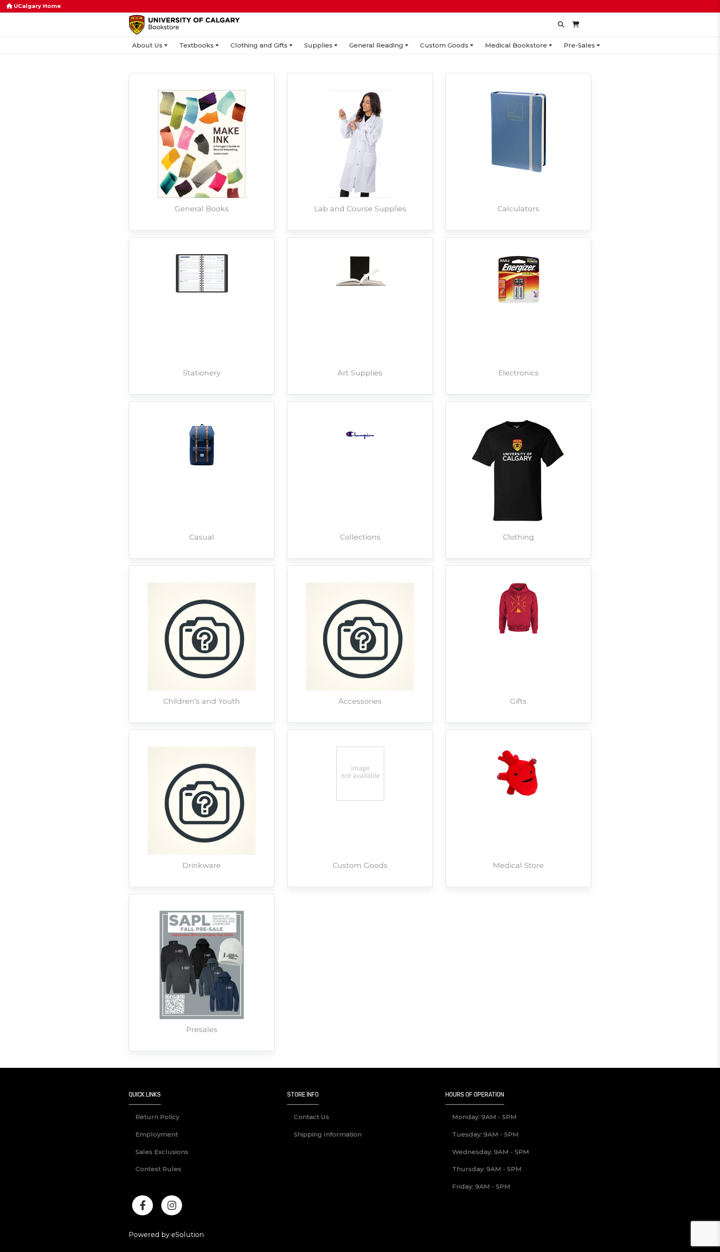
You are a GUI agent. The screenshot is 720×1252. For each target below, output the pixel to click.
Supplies (318, 45)
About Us (147, 45)
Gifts (518, 701)
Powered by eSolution (166, 1235)
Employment (156, 1134)
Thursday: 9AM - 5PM (487, 1169)
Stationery (202, 372)
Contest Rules (158, 1169)
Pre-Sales (579, 45)
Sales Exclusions (161, 1152)
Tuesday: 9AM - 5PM (485, 1134)
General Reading (376, 45)
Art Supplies (360, 372)
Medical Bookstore (516, 45)
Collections (360, 536)
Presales (202, 1029)
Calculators (518, 208)
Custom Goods (444, 45)
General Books (202, 208)
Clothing (518, 536)
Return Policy (157, 1117)
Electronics (518, 372)
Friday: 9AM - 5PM (481, 1186)
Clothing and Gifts (259, 45)
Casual (201, 536)
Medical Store (518, 865)
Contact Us (311, 1117)
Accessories (360, 701)
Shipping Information (328, 1134)
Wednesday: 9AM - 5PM (490, 1152)
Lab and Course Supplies (360, 208)
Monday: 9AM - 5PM (484, 1117)
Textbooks (196, 45)
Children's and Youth (201, 701)
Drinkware (201, 865)
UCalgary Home (36, 6)
